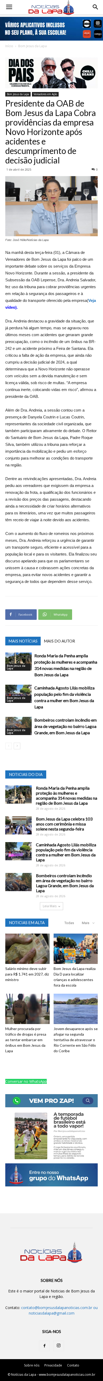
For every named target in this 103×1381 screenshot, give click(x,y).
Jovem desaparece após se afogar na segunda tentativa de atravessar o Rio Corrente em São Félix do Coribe (76, 1039)
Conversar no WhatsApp (26, 1081)
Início (9, 46)
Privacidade (53, 1365)
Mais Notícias (23, 641)
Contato (73, 1365)
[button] (95, 7)
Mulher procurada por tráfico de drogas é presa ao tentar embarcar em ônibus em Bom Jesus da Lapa (25, 1039)
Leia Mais (50, 906)
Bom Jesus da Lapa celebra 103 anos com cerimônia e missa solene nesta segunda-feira (64, 823)
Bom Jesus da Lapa (32, 46)
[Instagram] (58, 1346)
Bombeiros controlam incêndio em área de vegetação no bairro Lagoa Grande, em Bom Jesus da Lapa (65, 726)
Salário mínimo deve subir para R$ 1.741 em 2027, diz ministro (27, 974)
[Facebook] (44, 1346)
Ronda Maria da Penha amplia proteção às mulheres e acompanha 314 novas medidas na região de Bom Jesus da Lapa (66, 795)
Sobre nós (31, 1365)
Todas (69, 923)
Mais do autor (59, 641)
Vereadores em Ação (45, 94)
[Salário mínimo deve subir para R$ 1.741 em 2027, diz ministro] (27, 949)
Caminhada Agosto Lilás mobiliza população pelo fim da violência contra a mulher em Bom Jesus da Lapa (66, 852)
